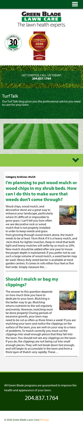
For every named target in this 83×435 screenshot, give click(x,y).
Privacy (45, 419)
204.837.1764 (41, 397)
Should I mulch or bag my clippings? (32, 281)
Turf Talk (10, 96)
